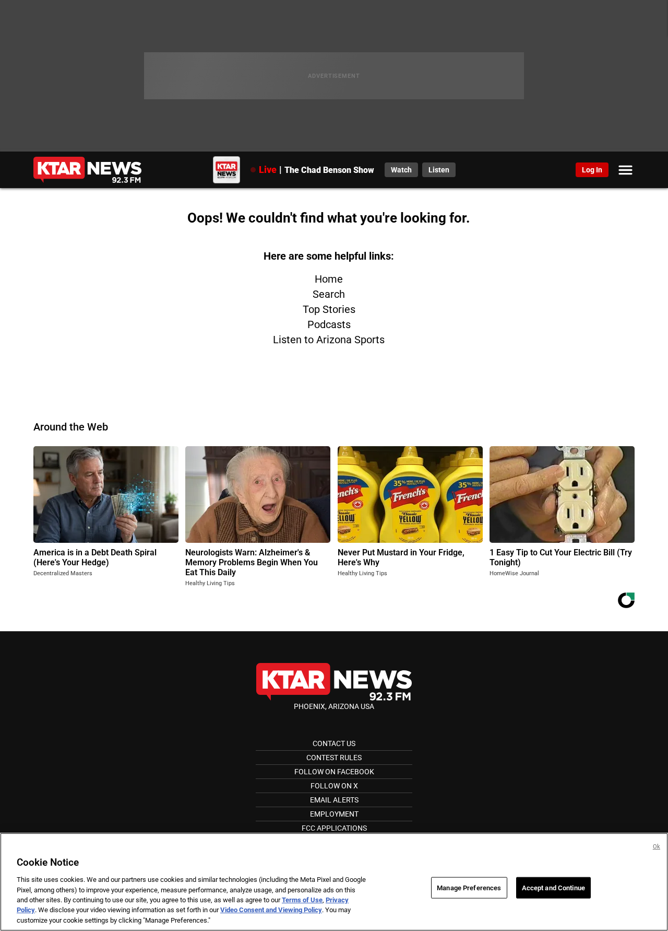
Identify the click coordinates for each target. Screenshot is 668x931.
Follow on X (334, 786)
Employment (334, 814)
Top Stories (329, 309)
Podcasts (329, 324)
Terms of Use (302, 900)
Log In (592, 170)
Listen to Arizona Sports (329, 339)
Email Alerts (334, 800)
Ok (656, 846)
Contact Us (334, 743)
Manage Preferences (469, 887)
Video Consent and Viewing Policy (271, 910)
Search (329, 294)
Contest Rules (334, 757)
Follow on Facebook (334, 771)
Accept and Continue (553, 887)
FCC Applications (334, 828)
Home (329, 279)
